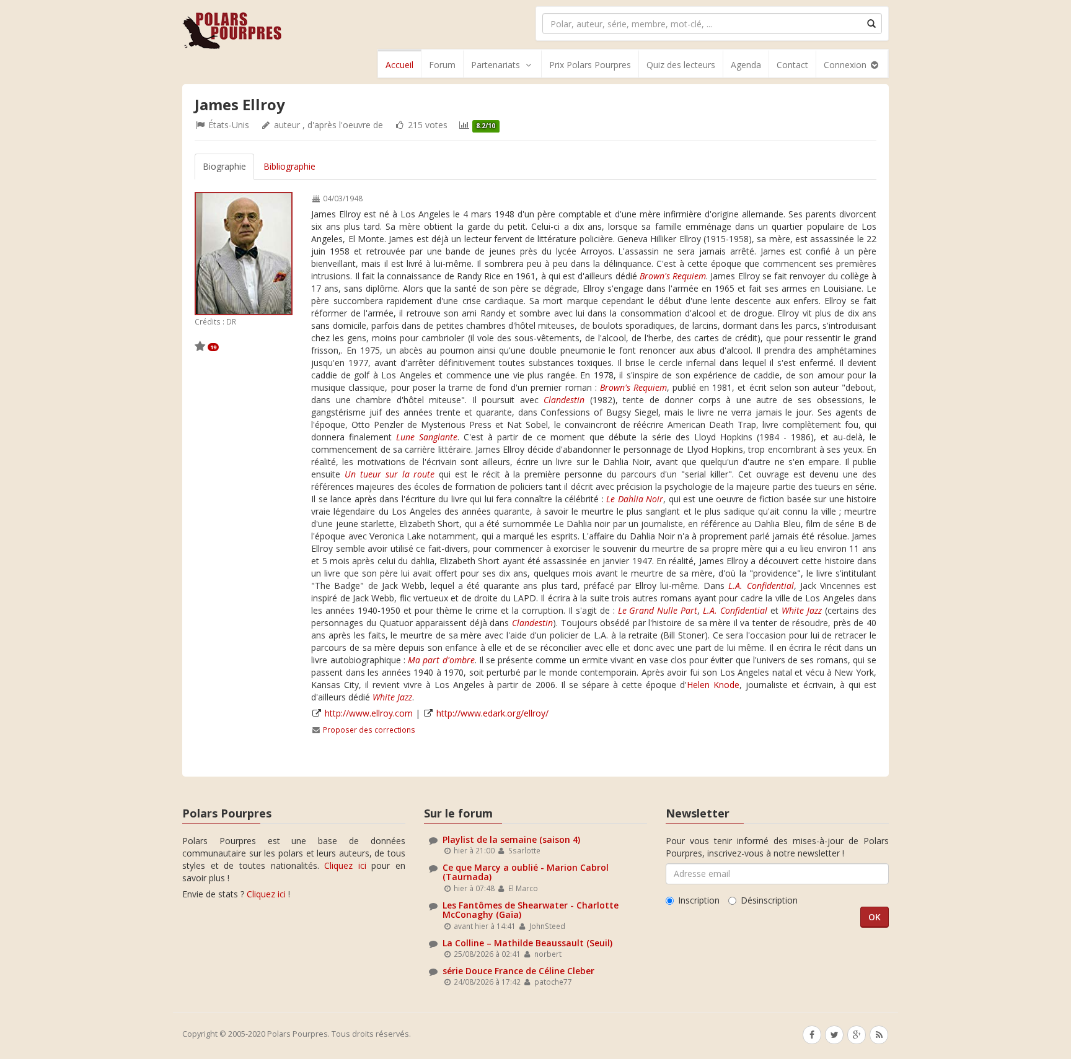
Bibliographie (289, 166)
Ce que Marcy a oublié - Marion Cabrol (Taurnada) (526, 871)
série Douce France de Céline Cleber (518, 971)
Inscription (699, 900)
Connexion (846, 65)
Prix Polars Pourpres (590, 65)
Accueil (399, 65)
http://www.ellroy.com (369, 713)
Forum (442, 65)
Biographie (224, 166)
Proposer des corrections (369, 729)
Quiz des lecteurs (680, 65)
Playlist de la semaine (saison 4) (511, 839)
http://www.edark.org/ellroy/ (492, 713)
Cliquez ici (345, 865)
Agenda (746, 65)
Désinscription (769, 900)
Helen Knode (713, 685)
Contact (792, 65)
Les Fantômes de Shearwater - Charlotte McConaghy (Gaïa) (531, 909)
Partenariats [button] (495, 65)
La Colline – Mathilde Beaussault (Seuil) (527, 943)
